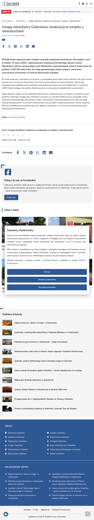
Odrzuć (47, 272)
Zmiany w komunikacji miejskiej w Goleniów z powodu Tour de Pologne (45, 409)
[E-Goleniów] (10, 3)
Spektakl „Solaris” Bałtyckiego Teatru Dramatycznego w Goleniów (43, 361)
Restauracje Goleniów (17, 454)
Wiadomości (20, 21)
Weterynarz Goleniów (17, 441)
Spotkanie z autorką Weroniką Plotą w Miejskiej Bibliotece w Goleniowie (46, 332)
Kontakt (27, 510)
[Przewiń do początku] (87, 513)
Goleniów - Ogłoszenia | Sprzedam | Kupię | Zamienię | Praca (57, 12)
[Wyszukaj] (87, 4)
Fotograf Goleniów (58, 441)
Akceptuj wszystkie (47, 287)
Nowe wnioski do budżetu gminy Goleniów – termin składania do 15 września (48, 370)
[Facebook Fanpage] (79, 3)
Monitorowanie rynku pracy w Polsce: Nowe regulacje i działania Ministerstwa (48, 351)
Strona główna (7, 21)
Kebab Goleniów (57, 454)
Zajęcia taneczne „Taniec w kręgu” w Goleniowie (35, 323)
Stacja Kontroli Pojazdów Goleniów (65, 449)
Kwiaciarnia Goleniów (59, 437)
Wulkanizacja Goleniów (18, 449)
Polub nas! (11, 197)
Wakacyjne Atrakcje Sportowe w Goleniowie (34, 380)
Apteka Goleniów (57, 433)
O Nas (35, 510)
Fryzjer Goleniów (15, 445)
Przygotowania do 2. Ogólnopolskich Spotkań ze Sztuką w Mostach (43, 399)
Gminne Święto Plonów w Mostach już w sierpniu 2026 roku (40, 390)
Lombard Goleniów (16, 437)
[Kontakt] (83, 3)
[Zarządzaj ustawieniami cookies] (6, 514)
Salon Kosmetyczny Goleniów (63, 445)
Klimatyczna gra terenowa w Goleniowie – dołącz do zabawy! (41, 342)
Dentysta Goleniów (16, 433)
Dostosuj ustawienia (47, 280)
